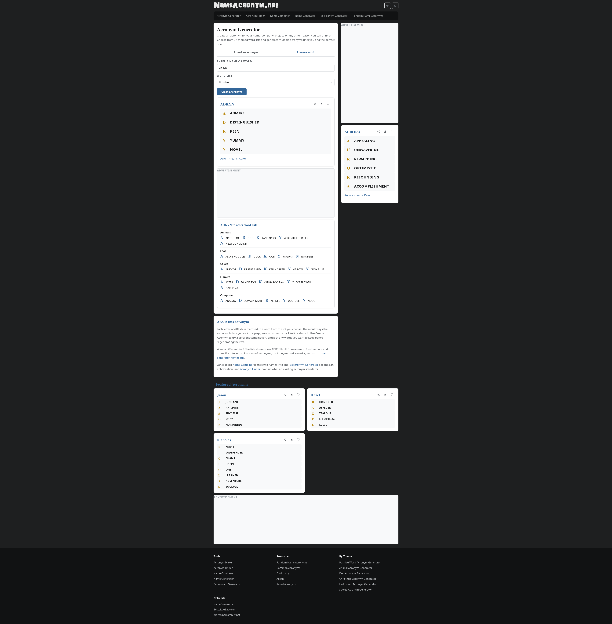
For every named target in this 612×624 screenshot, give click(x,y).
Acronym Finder (250, 369)
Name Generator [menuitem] (305, 16)
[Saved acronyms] (387, 6)
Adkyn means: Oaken (234, 158)
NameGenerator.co (225, 604)
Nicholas (224, 440)
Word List (224, 75)
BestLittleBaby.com (225, 609)
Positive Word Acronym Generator (360, 562)
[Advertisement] (275, 195)
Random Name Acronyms (292, 562)
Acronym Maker (223, 562)
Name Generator (224, 578)
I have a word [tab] (305, 52)
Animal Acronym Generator (355, 568)
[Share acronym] (314, 104)
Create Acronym (231, 92)
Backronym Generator (304, 364)
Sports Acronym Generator (355, 589)
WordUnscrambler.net (227, 615)
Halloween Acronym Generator (358, 584)
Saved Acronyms (286, 584)
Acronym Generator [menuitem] (229, 16)
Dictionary (283, 573)
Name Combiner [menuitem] (280, 16)
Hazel (315, 395)
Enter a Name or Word (234, 61)
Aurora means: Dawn (358, 195)
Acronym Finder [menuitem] (255, 16)
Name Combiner (243, 364)
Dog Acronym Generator (354, 573)
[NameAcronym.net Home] (246, 5)
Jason (221, 395)
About (280, 578)
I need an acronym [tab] (246, 52)
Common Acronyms (288, 568)
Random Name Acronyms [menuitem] (368, 16)
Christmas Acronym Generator (357, 578)
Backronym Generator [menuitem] (334, 16)
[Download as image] (321, 104)
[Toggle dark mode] (395, 6)
